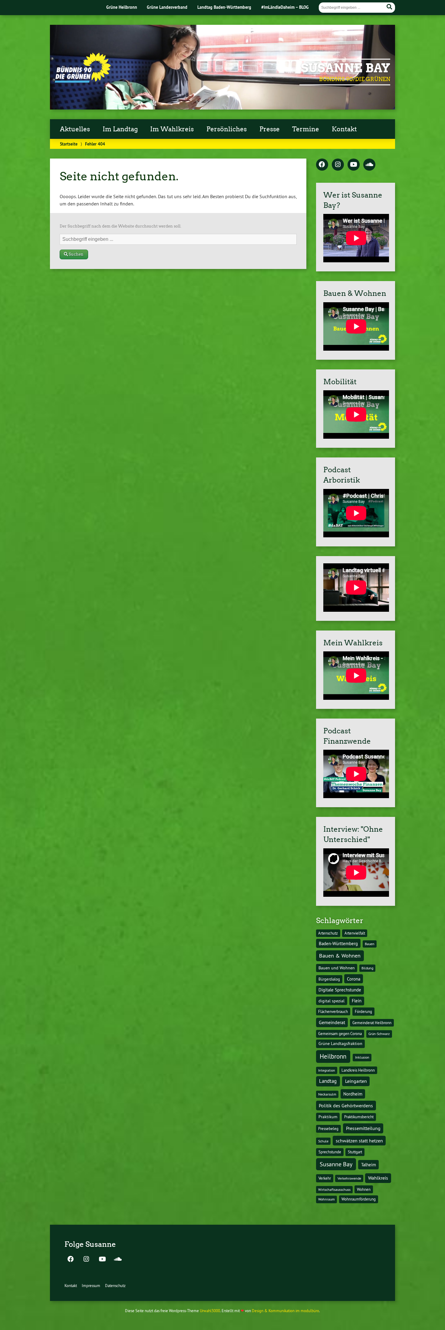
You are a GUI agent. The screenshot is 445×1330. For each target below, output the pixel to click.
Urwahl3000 (210, 1310)
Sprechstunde (329, 1152)
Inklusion (362, 1057)
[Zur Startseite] (83, 81)
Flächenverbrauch (333, 1011)
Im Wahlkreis (172, 129)
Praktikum (327, 1116)
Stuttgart (355, 1151)
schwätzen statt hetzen (359, 1141)
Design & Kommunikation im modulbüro (285, 1310)
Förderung (363, 1011)
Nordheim (352, 1094)
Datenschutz (115, 1285)
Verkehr (324, 1178)
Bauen (369, 944)
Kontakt (344, 129)
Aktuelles (75, 129)
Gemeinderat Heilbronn (371, 1022)
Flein (356, 1001)
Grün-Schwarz (379, 1033)
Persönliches (226, 129)
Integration (326, 1070)
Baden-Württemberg (338, 943)
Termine (305, 129)
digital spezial (331, 1001)
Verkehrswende (349, 1178)
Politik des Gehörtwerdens (346, 1105)
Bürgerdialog (329, 979)
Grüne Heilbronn (121, 7)
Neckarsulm (327, 1094)
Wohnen (364, 1189)
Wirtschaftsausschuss (334, 1189)
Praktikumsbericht (359, 1116)
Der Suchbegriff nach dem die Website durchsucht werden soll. (120, 226)
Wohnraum (326, 1199)
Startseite (68, 144)
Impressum (91, 1285)
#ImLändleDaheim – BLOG (285, 7)
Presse (269, 129)
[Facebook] (322, 165)
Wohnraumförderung (358, 1199)
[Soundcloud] (369, 165)
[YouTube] (354, 165)
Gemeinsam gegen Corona (340, 1033)
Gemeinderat (332, 1022)
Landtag (328, 1081)
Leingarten (356, 1081)
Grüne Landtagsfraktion (340, 1043)
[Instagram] (338, 165)
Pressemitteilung (363, 1128)
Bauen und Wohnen (336, 968)
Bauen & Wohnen (340, 955)
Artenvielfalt (354, 933)
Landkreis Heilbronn (358, 1070)
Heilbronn (333, 1056)
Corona (353, 979)
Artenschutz (328, 933)
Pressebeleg (328, 1128)
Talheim (368, 1165)
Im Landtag (120, 129)
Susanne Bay (345, 68)
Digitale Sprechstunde (339, 990)
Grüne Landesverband (167, 7)
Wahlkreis (378, 1178)
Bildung (367, 968)
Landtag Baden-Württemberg (224, 7)
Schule (323, 1141)
